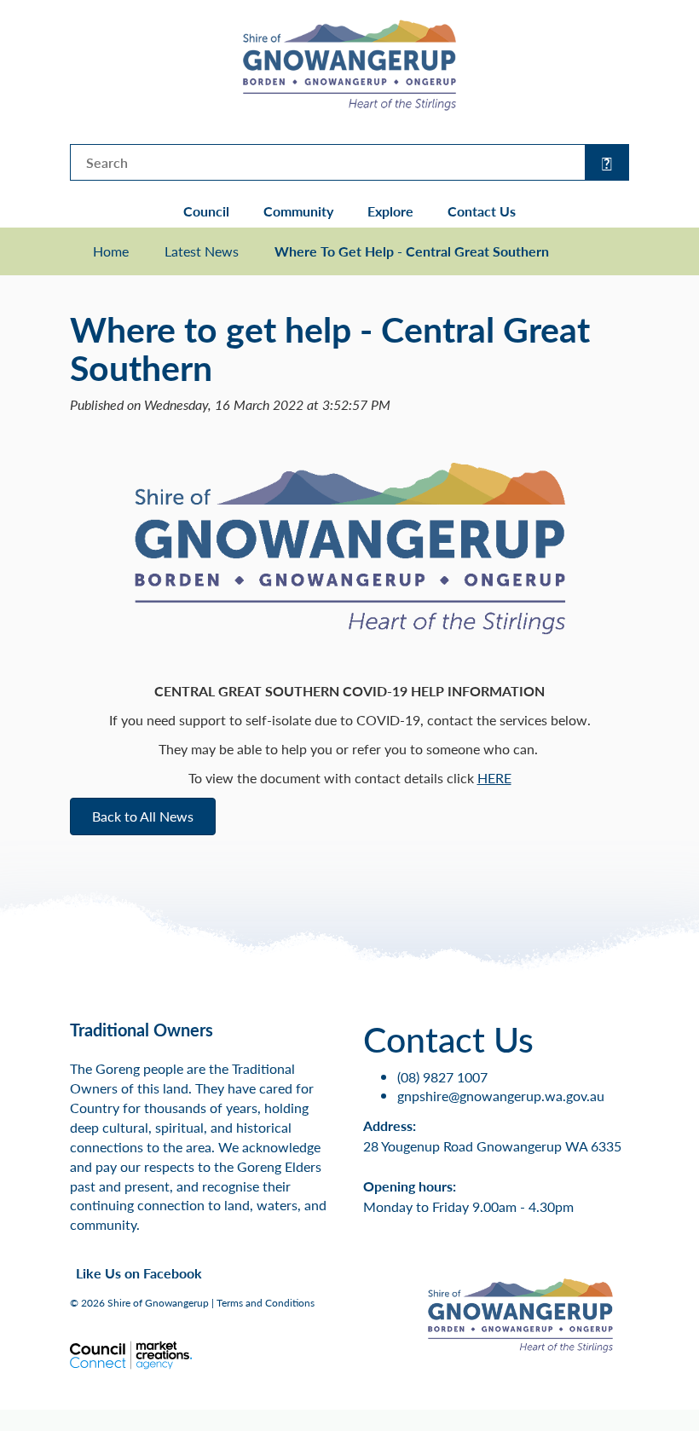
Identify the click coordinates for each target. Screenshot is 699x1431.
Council (206, 211)
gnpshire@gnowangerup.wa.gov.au (500, 1095)
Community (298, 211)
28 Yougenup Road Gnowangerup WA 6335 (492, 1146)
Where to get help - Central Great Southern (411, 251)
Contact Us (482, 211)
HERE (494, 778)
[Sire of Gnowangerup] (349, 63)
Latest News (202, 251)
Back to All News (143, 816)
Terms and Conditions (266, 1302)
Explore (390, 211)
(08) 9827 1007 (442, 1077)
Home (111, 251)
